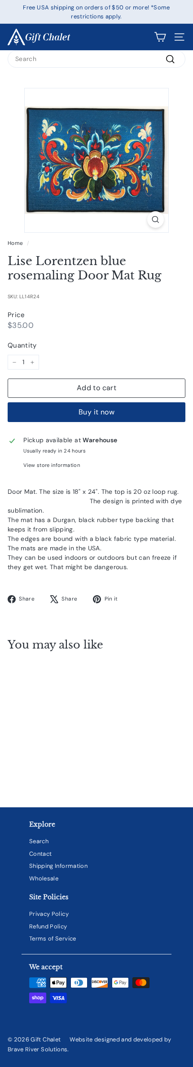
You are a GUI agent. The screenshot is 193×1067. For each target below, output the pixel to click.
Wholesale (43, 878)
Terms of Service (52, 938)
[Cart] (160, 37)
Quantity (22, 345)
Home (15, 243)
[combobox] (96, 59)
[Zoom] (155, 219)
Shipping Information (58, 866)
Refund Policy (48, 926)
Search (38, 841)
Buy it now (96, 412)
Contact (40, 854)
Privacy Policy (49, 914)
